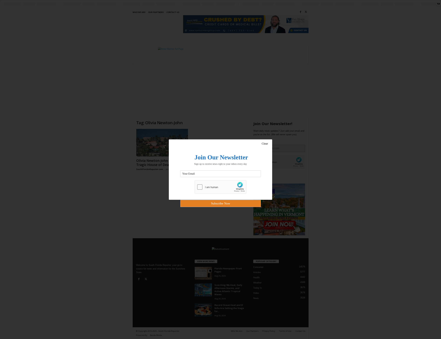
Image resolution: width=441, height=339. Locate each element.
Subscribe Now (220, 203)
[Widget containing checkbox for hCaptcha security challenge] (220, 187)
